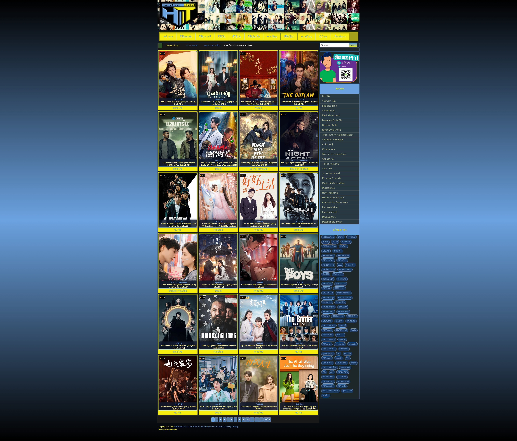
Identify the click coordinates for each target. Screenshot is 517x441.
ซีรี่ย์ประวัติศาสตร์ (343, 293)
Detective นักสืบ (329, 125)
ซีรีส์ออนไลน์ (328, 335)
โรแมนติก (352, 344)
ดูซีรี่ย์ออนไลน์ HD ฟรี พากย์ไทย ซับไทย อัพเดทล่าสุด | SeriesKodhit (202, 427)
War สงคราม (328, 159)
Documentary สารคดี (332, 222)
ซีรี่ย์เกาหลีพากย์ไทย (330, 391)
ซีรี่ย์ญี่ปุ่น (289, 36)
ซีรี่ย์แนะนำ (327, 358)
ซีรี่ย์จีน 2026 (343, 372)
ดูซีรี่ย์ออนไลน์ (328, 237)
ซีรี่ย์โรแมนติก (328, 256)
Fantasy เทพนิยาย (330, 207)
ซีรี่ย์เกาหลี (205, 36)
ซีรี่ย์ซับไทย (342, 260)
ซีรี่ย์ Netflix (352, 316)
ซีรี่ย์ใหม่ (343, 246)
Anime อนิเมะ (328, 111)
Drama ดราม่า (329, 217)
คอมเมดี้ (342, 325)
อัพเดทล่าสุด (172, 45)
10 (247, 419)
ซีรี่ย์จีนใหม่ (327, 284)
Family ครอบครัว (330, 212)
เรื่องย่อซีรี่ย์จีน (328, 265)
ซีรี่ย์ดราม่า (350, 265)
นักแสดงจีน (351, 321)
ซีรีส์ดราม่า (327, 344)
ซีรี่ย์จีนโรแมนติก (344, 298)
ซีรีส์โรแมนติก (328, 386)
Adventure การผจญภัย (332, 140)
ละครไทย (272, 36)
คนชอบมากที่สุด (212, 45)
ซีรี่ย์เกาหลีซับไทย (329, 367)
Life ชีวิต (326, 96)
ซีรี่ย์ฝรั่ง (236, 36)
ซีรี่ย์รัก (353, 363)
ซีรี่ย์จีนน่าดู (341, 279)
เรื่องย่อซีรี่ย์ (340, 302)
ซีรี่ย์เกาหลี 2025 (329, 325)
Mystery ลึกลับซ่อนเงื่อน (333, 183)
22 (261, 419)
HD (339, 354)
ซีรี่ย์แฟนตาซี (328, 293)
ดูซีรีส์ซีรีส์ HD (328, 354)
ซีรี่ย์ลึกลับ (326, 288)
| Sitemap (234, 427)
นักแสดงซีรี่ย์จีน (329, 307)
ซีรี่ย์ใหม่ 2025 (343, 312)
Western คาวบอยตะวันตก (334, 154)
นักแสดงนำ (342, 377)
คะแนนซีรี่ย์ (327, 302)
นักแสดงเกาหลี (343, 381)
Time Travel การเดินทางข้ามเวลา (338, 135)
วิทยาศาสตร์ (345, 367)
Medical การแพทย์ (331, 115)
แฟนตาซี (339, 321)
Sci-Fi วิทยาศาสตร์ (331, 173)
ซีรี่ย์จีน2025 (337, 274)
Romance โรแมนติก (331, 178)
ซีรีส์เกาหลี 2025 (329, 349)
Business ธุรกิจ (329, 106)
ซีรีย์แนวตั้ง (186, 36)
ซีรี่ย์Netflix (342, 386)
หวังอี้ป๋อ (326, 395)
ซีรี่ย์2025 (340, 335)
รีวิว (347, 358)
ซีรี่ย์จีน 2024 (342, 363)
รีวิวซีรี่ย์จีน (346, 242)
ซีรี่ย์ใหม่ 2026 (338, 316)
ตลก (331, 372)
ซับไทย (323, 36)
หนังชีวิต (342, 340)
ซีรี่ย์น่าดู (326, 251)
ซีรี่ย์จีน (222, 36)
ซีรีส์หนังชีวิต (327, 363)
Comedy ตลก (328, 149)
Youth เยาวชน (329, 101)
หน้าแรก (168, 36)
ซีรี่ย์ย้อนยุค (327, 330)
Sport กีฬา (327, 168)
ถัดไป (267, 419)
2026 (340, 265)
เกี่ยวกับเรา (340, 36)
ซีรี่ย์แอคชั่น (339, 344)
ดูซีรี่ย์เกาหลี (347, 391)
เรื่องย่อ (325, 316)
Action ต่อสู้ (327, 144)
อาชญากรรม (341, 284)
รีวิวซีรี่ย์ (326, 274)
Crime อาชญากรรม (331, 130)
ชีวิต (324, 372)
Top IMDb (192, 45)
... (252, 419)
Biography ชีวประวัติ (332, 120)
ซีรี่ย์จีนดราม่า (328, 381)
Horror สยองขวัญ (330, 193)
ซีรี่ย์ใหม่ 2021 (328, 377)
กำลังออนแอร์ (328, 279)
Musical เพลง (328, 188)
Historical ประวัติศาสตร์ (333, 197)
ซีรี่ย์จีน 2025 (339, 288)
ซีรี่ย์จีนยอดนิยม (345, 270)
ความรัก (339, 358)
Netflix (353, 330)
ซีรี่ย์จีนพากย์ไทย (329, 246)
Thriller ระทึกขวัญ (330, 164)
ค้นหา (353, 45)
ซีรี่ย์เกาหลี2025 (329, 340)
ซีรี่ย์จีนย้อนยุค (328, 298)
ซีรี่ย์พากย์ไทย (328, 260)
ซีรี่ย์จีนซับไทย (343, 256)
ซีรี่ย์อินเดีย (254, 36)
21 (257, 419)
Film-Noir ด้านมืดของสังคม (335, 202)
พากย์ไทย (306, 36)
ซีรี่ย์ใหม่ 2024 (328, 312)
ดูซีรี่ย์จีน (347, 354)
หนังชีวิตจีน (343, 349)
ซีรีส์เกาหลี (343, 307)
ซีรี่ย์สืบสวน (327, 321)
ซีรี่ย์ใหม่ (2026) (329, 270)
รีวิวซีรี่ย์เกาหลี (341, 330)
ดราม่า (335, 242)
